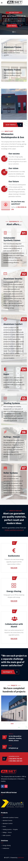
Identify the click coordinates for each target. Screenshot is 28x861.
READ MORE (14, 567)
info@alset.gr (13, 748)
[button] (13, 124)
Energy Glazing (7, 845)
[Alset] (15, 3)
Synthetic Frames (12, 69)
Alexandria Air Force (13, 701)
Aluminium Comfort (13, 324)
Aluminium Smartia (13, 278)
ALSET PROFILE (12, 26)
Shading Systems (12, 403)
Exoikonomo (6, 848)
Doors (6, 374)
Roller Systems (11, 472)
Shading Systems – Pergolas (10, 829)
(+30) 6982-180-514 (15, 761)
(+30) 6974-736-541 (15, 759)
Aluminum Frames (12, 47)
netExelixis (21, 857)
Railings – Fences (12, 436)
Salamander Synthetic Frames (12, 239)
